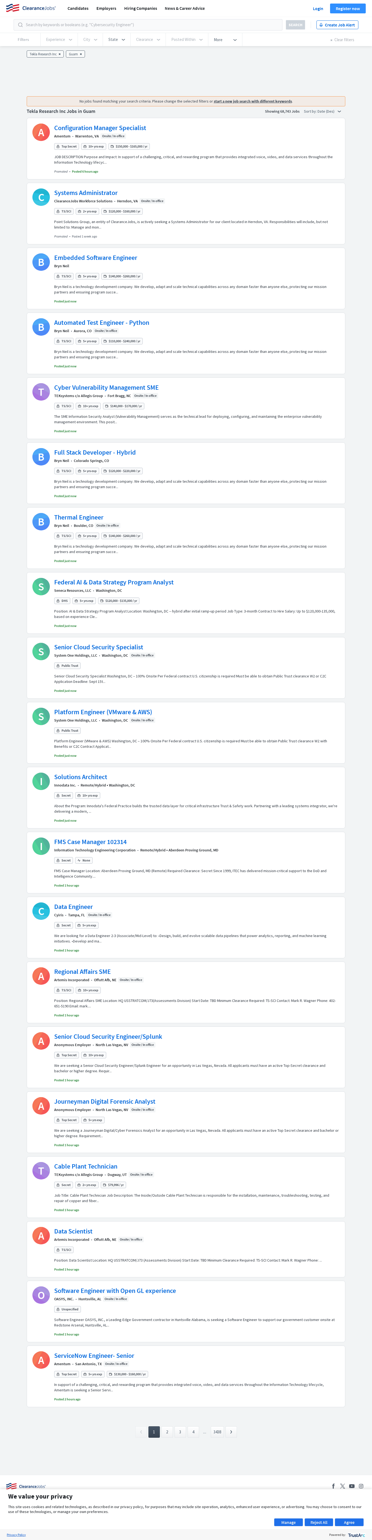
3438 (217, 1431)
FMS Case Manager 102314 (90, 841)
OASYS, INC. (64, 1298)
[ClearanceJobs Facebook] (333, 1486)
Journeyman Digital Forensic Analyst (104, 1101)
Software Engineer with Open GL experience (115, 1290)
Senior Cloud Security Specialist (98, 647)
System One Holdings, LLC (75, 655)
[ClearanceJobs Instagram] (361, 1486)
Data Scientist (73, 1231)
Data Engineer (73, 906)
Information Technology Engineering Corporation (95, 850)
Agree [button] (349, 1522)
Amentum (62, 136)
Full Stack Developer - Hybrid (95, 452)
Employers (106, 8)
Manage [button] (288, 1522)
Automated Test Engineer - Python (101, 322)
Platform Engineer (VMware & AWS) (103, 712)
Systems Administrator (86, 192)
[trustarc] (356, 1534)
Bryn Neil (61, 265)
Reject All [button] (318, 1522)
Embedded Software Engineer (95, 257)
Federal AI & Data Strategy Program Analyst (114, 582)
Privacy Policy (16, 1535)
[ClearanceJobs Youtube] (352, 1486)
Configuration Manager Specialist (100, 128)
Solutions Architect (80, 777)
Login (318, 8)
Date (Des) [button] (326, 111)
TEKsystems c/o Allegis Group (78, 395)
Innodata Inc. (65, 785)
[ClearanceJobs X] (342, 1486)
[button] (116, 39)
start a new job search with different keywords (253, 101)
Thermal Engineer (78, 517)
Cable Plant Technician (85, 1166)
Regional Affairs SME (82, 971)
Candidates (78, 8)
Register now (348, 8)
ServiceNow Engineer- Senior (94, 1355)
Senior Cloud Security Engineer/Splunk (108, 1036)
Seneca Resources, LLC (72, 590)
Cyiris (58, 914)
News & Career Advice (185, 8)
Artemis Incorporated (71, 979)
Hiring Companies (140, 8)
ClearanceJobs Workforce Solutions (83, 201)
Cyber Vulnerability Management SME (106, 387)
